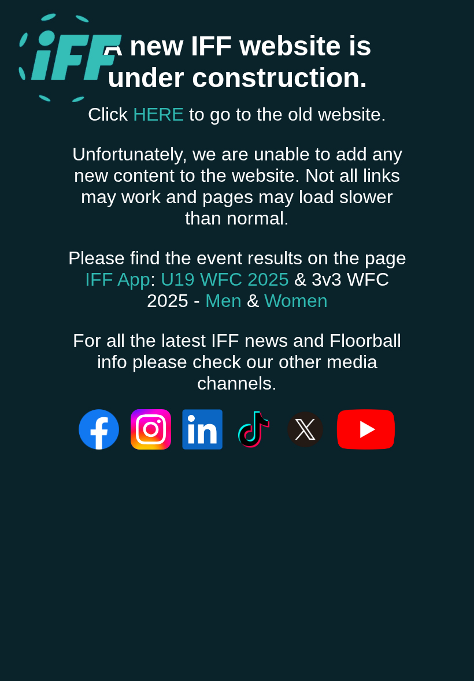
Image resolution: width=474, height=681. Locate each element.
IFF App (117, 279)
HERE (158, 114)
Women (296, 300)
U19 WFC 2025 (225, 279)
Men (223, 300)
